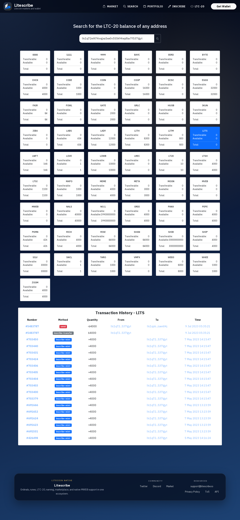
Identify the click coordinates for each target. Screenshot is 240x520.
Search (132, 6)
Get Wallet (224, 6)
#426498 (32, 438)
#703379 (32, 398)
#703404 (32, 378)
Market (112, 6)
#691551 (32, 431)
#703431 (32, 352)
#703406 (32, 365)
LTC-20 (199, 6)
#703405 (32, 372)
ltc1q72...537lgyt (121, 326)
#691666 (32, 405)
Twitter (144, 486)
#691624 (32, 418)
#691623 (32, 424)
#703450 (32, 339)
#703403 (32, 385)
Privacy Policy (192, 491)
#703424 (32, 359)
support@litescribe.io (202, 486)
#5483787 (32, 326)
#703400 (32, 392)
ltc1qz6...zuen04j (157, 326)
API (217, 491)
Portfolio (155, 6)
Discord (157, 486)
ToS (207, 491)
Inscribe (178, 6)
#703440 (32, 346)
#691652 (32, 411)
